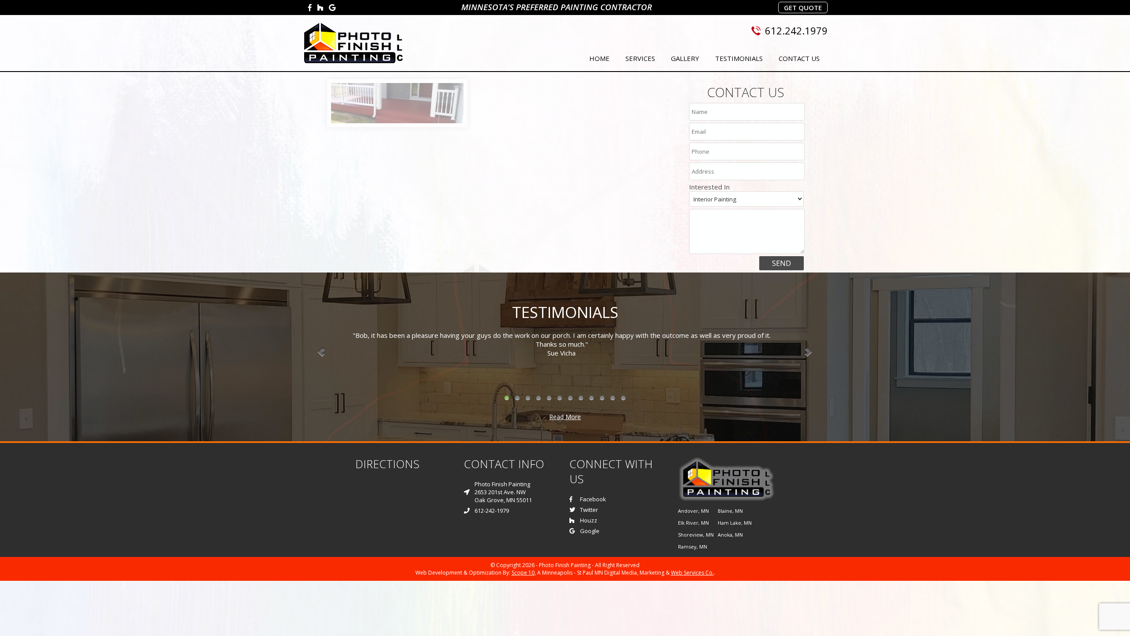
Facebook (593, 499)
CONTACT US (799, 58)
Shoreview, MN (696, 534)
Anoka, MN (730, 534)
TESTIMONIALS (739, 58)
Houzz (588, 520)
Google (589, 531)
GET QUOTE (803, 7)
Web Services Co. (692, 572)
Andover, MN (693, 510)
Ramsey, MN (692, 546)
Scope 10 (523, 572)
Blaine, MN (730, 510)
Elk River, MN (693, 522)
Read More (565, 417)
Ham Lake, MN (735, 522)
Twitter (589, 510)
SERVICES (640, 58)
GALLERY (685, 58)
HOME (599, 58)
